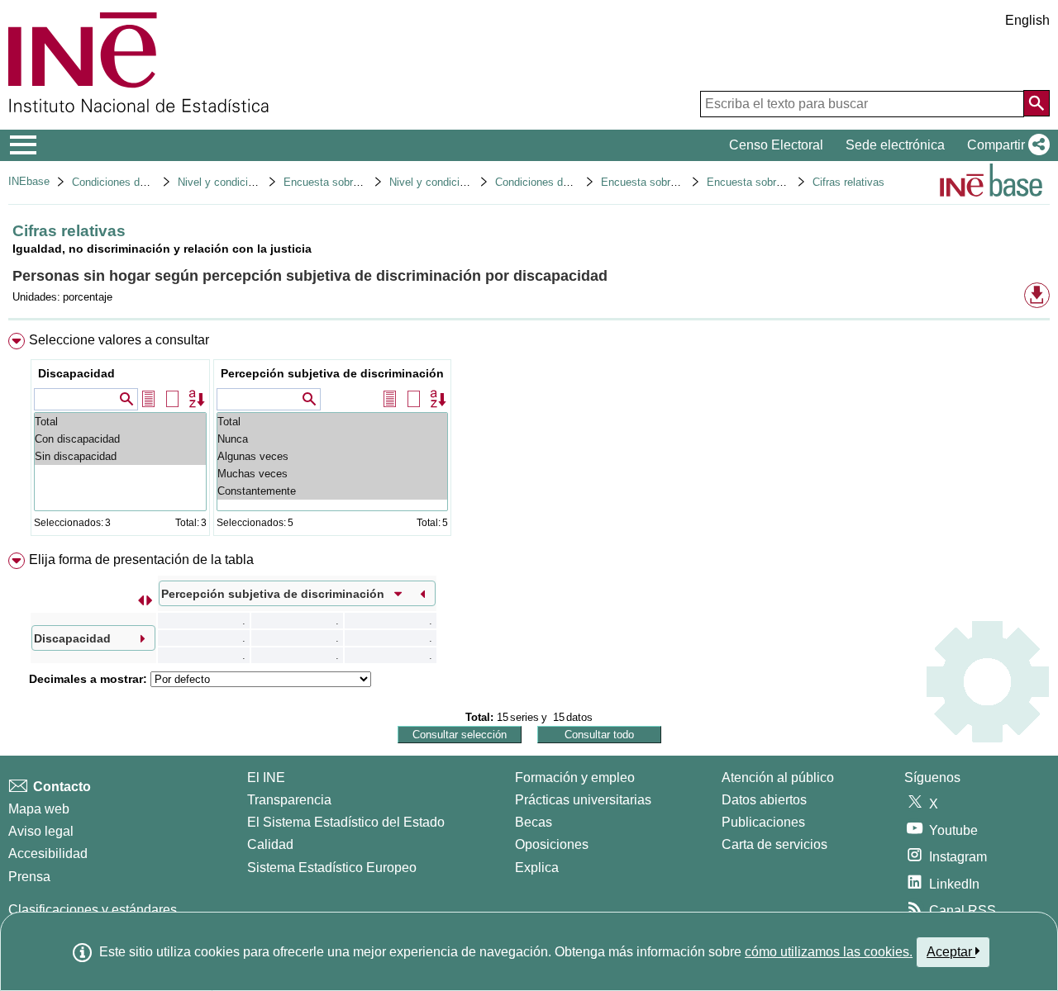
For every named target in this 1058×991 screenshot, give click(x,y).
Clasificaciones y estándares (92, 910)
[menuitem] (529, 438)
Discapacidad (76, 373)
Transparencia (289, 800)
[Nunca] (332, 439)
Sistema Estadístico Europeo (332, 868)
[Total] (120, 421)
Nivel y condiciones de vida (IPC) (257, 182)
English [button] (1027, 20)
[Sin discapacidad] (120, 456)
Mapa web (38, 809)
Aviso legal (41, 831)
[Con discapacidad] (120, 439)
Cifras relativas (848, 182)
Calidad (270, 844)
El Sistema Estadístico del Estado (346, 822)
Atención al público (778, 778)
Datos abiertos (764, 800)
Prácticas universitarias (583, 800)
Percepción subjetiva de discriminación (332, 373)
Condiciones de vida (120, 182)
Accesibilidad (48, 853)
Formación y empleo (575, 778)
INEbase (29, 181)
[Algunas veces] (332, 456)
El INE (266, 778)
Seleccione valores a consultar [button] (119, 340)
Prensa (29, 877)
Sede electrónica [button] (895, 145)
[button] (1005, 145)
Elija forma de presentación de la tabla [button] (141, 559)
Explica (537, 868)
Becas (533, 822)
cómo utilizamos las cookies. (829, 952)
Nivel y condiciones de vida (455, 182)
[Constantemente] (332, 491)
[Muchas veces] (332, 473)
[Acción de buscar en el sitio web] (1036, 103)
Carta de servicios (774, 844)
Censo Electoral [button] (776, 145)
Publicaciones (763, 822)
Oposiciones (552, 844)
